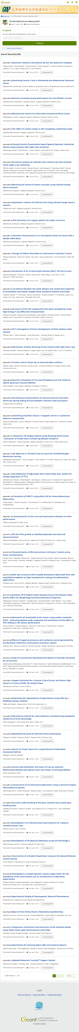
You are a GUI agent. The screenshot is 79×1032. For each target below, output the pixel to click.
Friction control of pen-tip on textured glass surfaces (37, 362)
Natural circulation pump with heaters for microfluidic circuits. (42, 98)
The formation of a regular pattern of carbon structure (39, 220)
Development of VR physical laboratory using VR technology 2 (40, 840)
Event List (6, 16)
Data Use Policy (39, 995)
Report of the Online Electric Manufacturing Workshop (37, 912)
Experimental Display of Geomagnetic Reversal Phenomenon (40, 896)
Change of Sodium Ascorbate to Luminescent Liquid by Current (42, 253)
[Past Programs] (68, 2)
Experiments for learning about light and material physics (39, 945)
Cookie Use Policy (55, 995)
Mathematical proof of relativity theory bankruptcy (36, 734)
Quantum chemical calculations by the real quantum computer (42, 62)
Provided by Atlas (39, 1024)
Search (8, 30)
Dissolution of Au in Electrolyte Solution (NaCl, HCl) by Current (41, 271)
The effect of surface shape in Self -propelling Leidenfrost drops (42, 129)
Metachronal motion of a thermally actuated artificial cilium (41, 113)
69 (69, 976)
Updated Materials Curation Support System (33, 960)
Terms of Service (24, 995)
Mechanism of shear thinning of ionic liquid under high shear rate (43, 347)
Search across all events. (14, 48)
